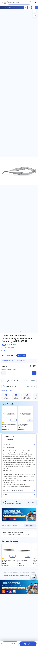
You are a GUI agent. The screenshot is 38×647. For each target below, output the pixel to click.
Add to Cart (11, 644)
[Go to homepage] (5, 3)
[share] (35, 11)
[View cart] (36, 2)
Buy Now (29, 644)
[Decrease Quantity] (4, 373)
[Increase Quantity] (34, 373)
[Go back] (2, 3)
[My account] (33, 2)
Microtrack (10, 447)
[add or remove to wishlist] (35, 15)
